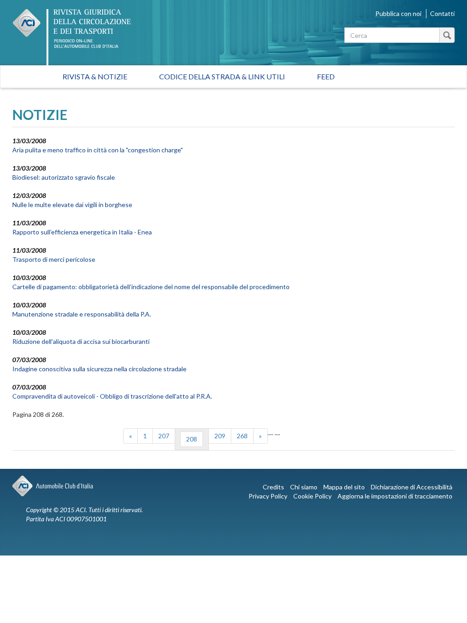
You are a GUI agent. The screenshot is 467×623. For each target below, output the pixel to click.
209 (219, 436)
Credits (273, 487)
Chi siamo (303, 487)
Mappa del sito (344, 487)
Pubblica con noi (398, 13)
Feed (326, 76)
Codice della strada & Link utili (222, 76)
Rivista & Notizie (94, 76)
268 (242, 436)
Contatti (442, 13)
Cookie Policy (312, 496)
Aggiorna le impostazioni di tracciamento (394, 496)
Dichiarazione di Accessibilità (411, 487)
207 (163, 436)
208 (191, 439)
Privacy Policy (268, 496)
